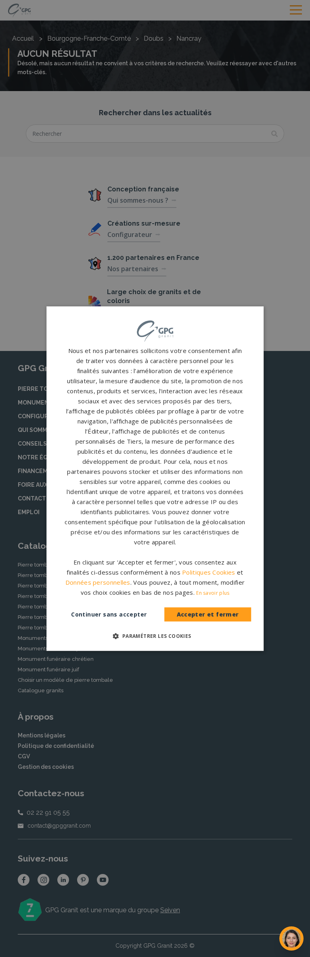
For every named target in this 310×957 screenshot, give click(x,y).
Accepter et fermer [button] (208, 615)
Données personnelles (97, 582)
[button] (155, 636)
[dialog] (155, 478)
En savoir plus (212, 593)
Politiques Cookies (208, 572)
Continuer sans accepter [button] (109, 614)
